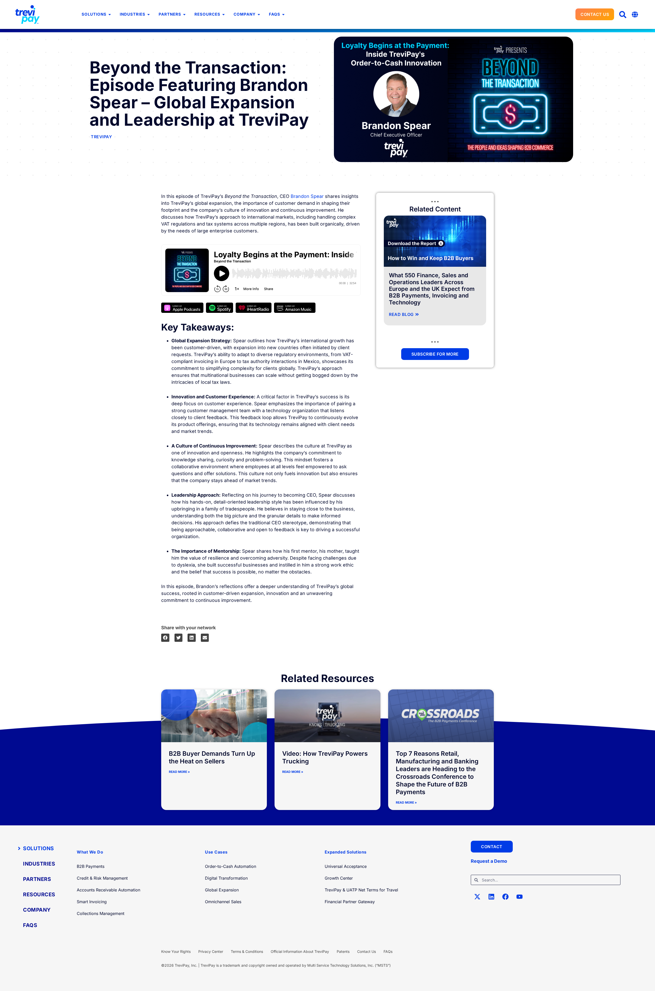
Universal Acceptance (346, 866)
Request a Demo (489, 861)
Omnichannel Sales (223, 901)
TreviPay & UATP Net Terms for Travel (361, 889)
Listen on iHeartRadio (253, 308)
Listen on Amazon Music (294, 308)
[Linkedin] (491, 896)
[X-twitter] (477, 896)
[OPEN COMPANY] (259, 14)
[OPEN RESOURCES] (223, 14)
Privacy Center (210, 951)
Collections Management (100, 913)
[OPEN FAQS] (283, 14)
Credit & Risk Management (102, 878)
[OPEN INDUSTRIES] (148, 14)
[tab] (38, 848)
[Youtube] (519, 896)
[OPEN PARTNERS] (184, 14)
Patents (343, 951)
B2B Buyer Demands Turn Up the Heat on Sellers (212, 757)
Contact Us (366, 951)
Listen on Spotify (219, 308)
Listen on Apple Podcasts (182, 308)
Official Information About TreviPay (300, 951)
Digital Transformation (226, 878)
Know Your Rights (176, 951)
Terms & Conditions (247, 951)
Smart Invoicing (92, 901)
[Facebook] (505, 896)
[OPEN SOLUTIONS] (110, 14)
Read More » (179, 772)
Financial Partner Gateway (350, 901)
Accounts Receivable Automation (108, 889)
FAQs (388, 951)
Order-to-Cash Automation (230, 866)
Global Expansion (222, 889)
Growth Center (339, 878)
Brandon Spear (307, 196)
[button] (622, 14)
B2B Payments (90, 866)
